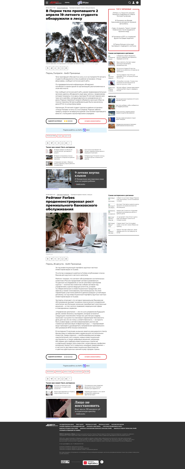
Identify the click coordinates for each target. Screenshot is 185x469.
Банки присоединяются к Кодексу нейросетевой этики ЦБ (64, 392)
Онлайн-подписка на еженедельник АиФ (72, 426)
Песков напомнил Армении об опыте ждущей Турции (127, 99)
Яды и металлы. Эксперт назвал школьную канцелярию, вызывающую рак (126, 63)
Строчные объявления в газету (112, 426)
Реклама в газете (104, 424)
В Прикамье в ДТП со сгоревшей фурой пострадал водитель (124, 37)
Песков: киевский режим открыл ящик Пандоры (126, 118)
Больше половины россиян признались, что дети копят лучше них (62, 387)
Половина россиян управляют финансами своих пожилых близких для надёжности (94, 387)
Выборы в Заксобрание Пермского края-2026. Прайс (96, 428)
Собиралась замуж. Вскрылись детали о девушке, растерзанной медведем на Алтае (126, 57)
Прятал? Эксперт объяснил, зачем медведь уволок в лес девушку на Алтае (127, 231)
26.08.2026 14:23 (50, 194)
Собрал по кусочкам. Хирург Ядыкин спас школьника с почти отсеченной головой (128, 199)
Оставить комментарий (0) (92, 121)
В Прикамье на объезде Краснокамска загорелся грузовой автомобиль (123, 22)
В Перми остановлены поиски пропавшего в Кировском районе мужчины (64, 157)
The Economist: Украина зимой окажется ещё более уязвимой (125, 112)
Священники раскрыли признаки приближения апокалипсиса (126, 125)
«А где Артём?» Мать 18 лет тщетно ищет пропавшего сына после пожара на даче (127, 218)
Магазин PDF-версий (117, 424)
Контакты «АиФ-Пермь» (94, 426)
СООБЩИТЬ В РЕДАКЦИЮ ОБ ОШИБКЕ (69, 430)
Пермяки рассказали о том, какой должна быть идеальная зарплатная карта (95, 393)
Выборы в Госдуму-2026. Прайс (68, 428)
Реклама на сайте (91, 424)
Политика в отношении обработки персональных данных (74, 448)
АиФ (96, 63)
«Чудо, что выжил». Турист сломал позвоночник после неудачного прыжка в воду (124, 29)
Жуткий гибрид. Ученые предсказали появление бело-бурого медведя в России (128, 89)
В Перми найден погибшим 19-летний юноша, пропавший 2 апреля (63, 151)
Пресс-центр (79, 424)
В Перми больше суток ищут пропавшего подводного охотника (123, 45)
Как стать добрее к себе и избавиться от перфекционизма (127, 106)
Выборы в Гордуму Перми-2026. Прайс (125, 428)
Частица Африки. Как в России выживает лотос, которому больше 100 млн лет (127, 76)
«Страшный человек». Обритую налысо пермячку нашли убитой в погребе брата (64, 163)
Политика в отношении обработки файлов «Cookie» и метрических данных (78, 449)
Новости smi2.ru (52, 189)
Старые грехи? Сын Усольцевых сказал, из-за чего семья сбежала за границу (127, 225)
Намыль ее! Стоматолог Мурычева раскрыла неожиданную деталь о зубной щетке (127, 212)
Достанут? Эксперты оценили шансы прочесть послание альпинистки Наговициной (128, 206)
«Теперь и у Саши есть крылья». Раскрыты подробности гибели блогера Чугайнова (124, 14)
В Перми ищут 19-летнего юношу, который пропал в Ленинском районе (95, 157)
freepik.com (49, 254)
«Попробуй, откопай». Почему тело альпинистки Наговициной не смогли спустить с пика (127, 82)
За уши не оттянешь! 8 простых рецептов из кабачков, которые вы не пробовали (128, 70)
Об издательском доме (66, 424)
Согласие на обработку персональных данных (71, 446)
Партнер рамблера (76, 461)
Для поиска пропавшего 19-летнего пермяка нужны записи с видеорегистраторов (95, 151)
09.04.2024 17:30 (50, 8)
